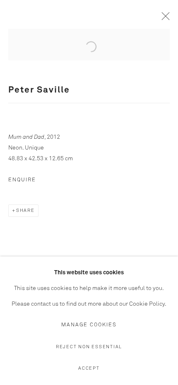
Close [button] (163, 18)
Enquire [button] (22, 180)
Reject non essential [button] (89, 347)
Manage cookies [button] (89, 325)
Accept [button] (89, 368)
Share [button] (25, 210)
